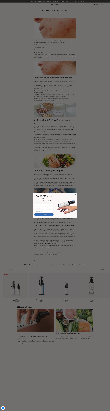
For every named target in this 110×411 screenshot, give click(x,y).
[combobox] (43, 211)
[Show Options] (52, 211)
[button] (3, 408)
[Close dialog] (76, 195)
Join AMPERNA (44, 214)
